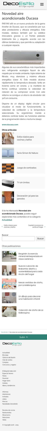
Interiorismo (6, 394)
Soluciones (6, 417)
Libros (4, 399)
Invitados (5, 397)
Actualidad (6, 353)
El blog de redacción (9, 371)
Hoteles (5, 383)
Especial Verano (7, 373)
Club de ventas (7, 360)
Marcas (4, 401)
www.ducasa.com (10, 124)
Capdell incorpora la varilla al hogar (35, 226)
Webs (4, 420)
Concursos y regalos (9, 365)
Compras (5, 362)
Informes (5, 392)
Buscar (5, 235)
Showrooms (6, 415)
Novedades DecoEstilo (10, 404)
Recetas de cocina (8, 410)
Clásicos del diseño (8, 357)
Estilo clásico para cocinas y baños (10, 226)
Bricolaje (5, 355)
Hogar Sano (6, 381)
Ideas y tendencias (8, 385)
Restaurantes (6, 412)
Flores (4, 376)
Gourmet (5, 378)
